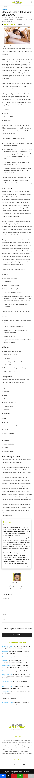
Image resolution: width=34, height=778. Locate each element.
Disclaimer (25, 773)
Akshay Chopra (6, 691)
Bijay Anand (5, 670)
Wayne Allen (5, 651)
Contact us (26, 771)
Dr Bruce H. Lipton (7, 646)
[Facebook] (10, 765)
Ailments (4, 9)
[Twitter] (24, 765)
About (20, 771)
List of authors (14, 771)
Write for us (6, 771)
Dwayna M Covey (7, 674)
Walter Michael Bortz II (8, 686)
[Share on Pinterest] (14, 776)
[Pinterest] (19, 765)
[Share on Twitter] (8, 776)
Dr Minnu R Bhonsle (7, 702)
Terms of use (17, 773)
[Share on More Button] (31, 776)
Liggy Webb (5, 660)
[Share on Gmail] (25, 776)
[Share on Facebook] (3, 776)
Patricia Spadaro (6, 665)
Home (3, 6)
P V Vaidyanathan (10, 24)
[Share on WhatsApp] (20, 776)
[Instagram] (14, 765)
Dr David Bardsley (7, 656)
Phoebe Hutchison (7, 681)
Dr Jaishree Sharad (7, 697)
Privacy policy (9, 773)
